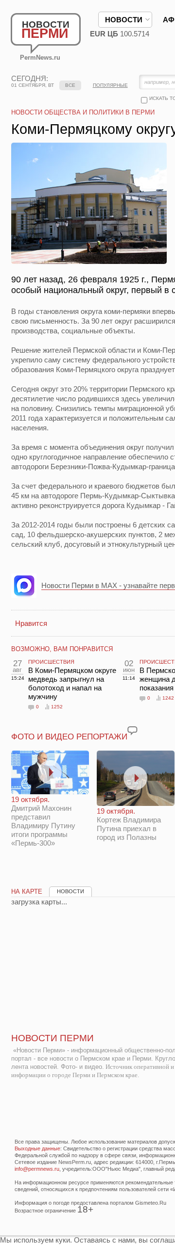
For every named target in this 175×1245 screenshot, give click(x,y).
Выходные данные (37, 1148)
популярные (110, 85)
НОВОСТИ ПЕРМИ (52, 1038)
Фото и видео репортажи (69, 736)
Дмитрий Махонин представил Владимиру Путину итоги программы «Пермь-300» (43, 821)
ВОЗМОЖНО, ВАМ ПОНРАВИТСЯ (62, 649)
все (70, 85)
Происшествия (51, 662)
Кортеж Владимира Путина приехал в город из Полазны (129, 824)
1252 (57, 706)
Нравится (31, 623)
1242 (168, 698)
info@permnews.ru (37, 1169)
